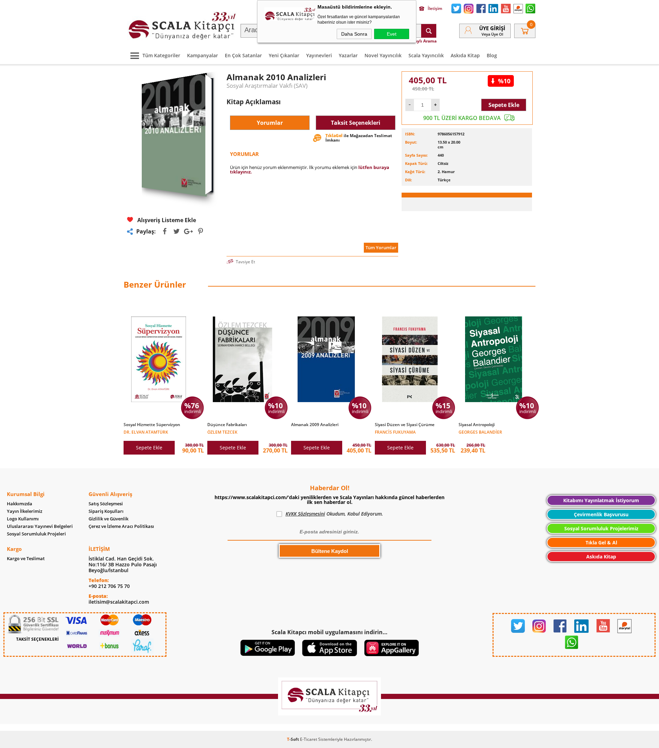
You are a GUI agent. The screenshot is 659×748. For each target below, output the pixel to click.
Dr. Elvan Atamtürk (146, 431)
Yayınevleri (319, 55)
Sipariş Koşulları (106, 511)
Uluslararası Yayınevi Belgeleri (40, 526)
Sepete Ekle (503, 105)
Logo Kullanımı (23, 519)
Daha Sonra (354, 34)
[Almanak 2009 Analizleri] (331, 428)
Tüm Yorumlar (381, 247)
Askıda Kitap (465, 55)
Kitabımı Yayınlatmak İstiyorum (601, 500)
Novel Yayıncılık (383, 55)
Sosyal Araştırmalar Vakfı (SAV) (267, 85)
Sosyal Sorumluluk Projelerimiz (601, 528)
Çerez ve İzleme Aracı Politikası (121, 526)
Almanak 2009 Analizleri (314, 425)
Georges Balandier (480, 431)
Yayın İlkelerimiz (24, 511)
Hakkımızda (19, 504)
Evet (391, 34)
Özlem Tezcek (222, 431)
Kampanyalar (202, 55)
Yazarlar (348, 55)
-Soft (293, 739)
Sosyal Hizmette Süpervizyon (152, 425)
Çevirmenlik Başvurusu (601, 514)
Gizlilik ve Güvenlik (108, 519)
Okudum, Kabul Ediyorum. (334, 513)
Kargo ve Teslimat (26, 559)
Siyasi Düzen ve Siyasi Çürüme (405, 425)
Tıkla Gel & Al (601, 542)
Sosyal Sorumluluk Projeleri (36, 534)
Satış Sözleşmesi (106, 504)
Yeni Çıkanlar (284, 55)
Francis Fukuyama (395, 431)
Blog (492, 55)
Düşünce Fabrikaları (227, 425)
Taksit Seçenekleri (355, 122)
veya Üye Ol (492, 34)
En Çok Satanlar (243, 55)
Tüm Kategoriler (161, 55)
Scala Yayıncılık (426, 55)
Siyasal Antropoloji (477, 425)
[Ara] (428, 31)
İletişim (435, 9)
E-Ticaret (308, 739)
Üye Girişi (492, 28)
